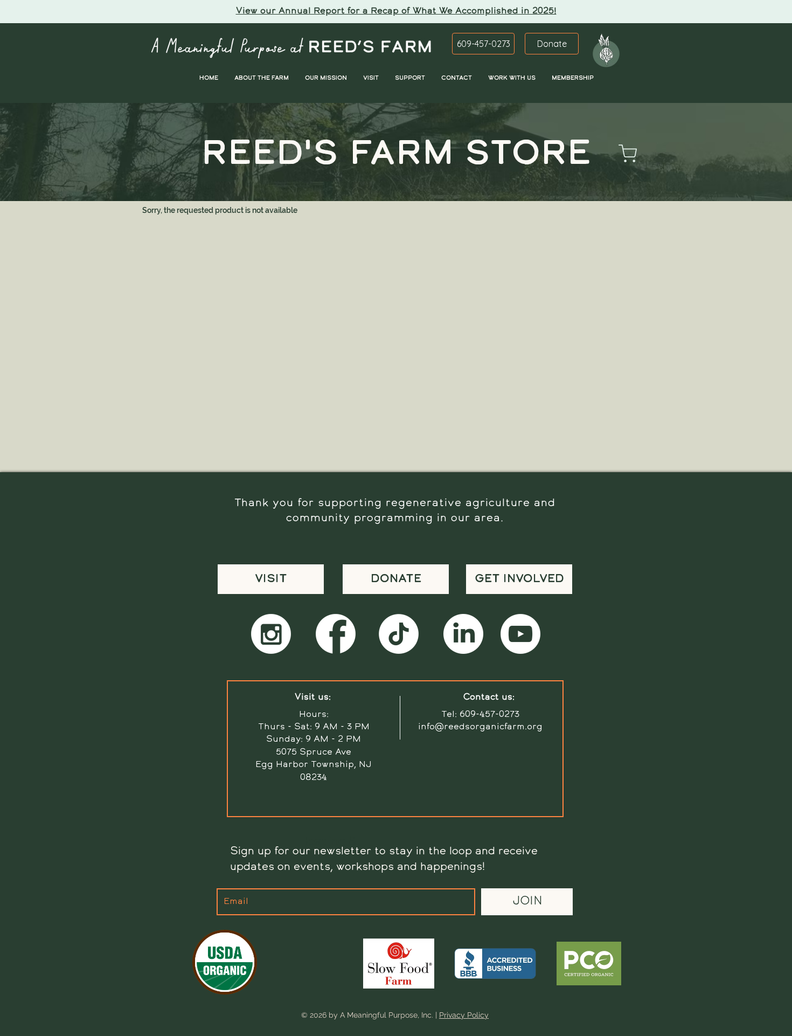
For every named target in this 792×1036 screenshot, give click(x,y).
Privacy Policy (464, 1015)
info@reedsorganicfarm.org (480, 727)
